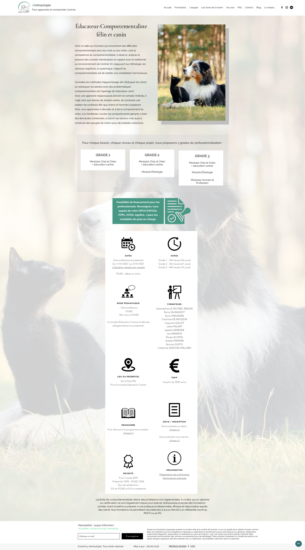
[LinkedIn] (291, 7)
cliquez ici (128, 433)
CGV (192, 546)
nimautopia (43, 5)
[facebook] (282, 7)
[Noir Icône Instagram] (286, 7)
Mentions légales (177, 546)
